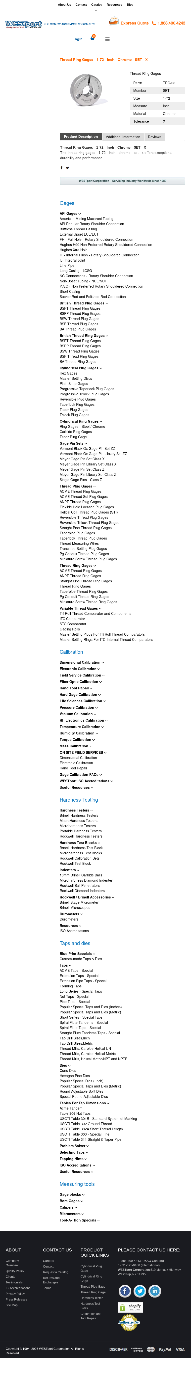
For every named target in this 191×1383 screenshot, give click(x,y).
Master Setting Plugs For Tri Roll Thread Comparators (102, 634)
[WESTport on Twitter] (140, 1292)
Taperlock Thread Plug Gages (83, 538)
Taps (64, 965)
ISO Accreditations (74, 930)
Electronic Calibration (78, 668)
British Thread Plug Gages (82, 302)
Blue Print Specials (76, 953)
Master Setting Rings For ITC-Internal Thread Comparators (106, 639)
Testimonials (14, 1282)
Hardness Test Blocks (79, 842)
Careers (48, 1261)
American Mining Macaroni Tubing (86, 218)
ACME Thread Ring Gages (81, 570)
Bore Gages (70, 1200)
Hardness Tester (92, 1298)
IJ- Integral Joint (72, 260)
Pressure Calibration (77, 707)
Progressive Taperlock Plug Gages (87, 388)
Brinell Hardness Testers (79, 815)
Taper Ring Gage (73, 436)
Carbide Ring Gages (76, 431)
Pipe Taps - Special (75, 1001)
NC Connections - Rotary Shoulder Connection (96, 275)
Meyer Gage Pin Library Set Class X (88, 463)
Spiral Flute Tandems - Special (84, 1022)
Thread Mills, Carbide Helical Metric (88, 1053)
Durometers (70, 913)
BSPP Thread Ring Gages (80, 345)
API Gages (69, 213)
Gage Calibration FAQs (79, 774)
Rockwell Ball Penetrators (80, 885)
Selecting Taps (73, 1152)
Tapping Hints (72, 1158)
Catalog (96, 4)
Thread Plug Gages (76, 486)
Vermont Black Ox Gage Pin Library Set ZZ (93, 453)
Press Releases (16, 1299)
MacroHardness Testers (78, 820)
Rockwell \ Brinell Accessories (86, 897)
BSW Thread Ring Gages (79, 351)
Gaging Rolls (70, 628)
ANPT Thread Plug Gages (80, 501)
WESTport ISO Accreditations (85, 780)
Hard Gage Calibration (79, 694)
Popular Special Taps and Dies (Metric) (90, 1011)
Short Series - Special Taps (81, 1017)
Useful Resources (75, 787)
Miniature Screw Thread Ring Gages (88, 601)
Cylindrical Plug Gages (79, 367)
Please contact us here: (149, 1249)
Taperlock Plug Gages (77, 404)
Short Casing (70, 291)
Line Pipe (67, 265)
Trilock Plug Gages (74, 414)
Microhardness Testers (78, 825)
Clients (10, 1276)
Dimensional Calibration (80, 662)
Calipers (67, 1207)
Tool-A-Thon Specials (78, 1220)
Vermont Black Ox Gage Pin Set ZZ (87, 448)
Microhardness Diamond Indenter (86, 880)
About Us (64, 4)
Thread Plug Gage (93, 1286)
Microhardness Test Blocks (81, 852)
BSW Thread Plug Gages (79, 318)
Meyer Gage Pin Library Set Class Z (88, 474)
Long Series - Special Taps (81, 991)
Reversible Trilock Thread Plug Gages (89, 522)
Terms (47, 1288)
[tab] (81, 136)
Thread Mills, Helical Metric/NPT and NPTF (93, 1058)
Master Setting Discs (76, 378)
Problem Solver (73, 1145)
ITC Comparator (72, 618)
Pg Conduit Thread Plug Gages (84, 553)
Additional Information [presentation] (123, 137)
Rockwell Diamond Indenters (82, 890)
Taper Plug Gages (74, 409)
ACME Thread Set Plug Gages (84, 496)
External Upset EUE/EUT (79, 234)
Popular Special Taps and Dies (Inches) (91, 1006)
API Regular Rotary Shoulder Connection (92, 223)
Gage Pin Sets (72, 443)
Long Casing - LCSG (76, 270)
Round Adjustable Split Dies (81, 1091)
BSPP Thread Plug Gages (80, 313)
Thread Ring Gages (77, 565)
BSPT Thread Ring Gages (80, 340)
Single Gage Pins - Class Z (81, 479)
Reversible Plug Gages (78, 399)
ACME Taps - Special (76, 970)
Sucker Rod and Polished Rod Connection (93, 296)
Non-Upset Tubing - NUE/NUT (83, 280)
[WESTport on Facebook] (125, 1292)
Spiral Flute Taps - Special (80, 1027)
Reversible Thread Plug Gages (84, 517)
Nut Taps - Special (74, 996)
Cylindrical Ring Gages (80, 421)
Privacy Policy (15, 1294)
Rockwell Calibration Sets (79, 858)
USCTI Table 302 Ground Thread (86, 1123)
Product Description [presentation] (81, 136)
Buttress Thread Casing (78, 228)
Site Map (12, 1305)
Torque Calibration (76, 739)
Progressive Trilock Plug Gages (84, 393)
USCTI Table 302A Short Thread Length (91, 1128)
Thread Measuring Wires (79, 543)
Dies (64, 1065)
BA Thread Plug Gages (78, 328)
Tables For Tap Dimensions (83, 1102)
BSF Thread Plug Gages (79, 323)
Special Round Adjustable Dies (84, 1096)
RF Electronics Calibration (82, 720)
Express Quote (135, 23)
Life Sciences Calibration (81, 700)
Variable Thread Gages (79, 608)
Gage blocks (71, 1194)
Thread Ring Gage (93, 1292)
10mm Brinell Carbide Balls (81, 874)
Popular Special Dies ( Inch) (81, 1080)
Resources (114, 4)
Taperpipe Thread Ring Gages (84, 591)
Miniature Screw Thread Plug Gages (88, 558)
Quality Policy (15, 1271)
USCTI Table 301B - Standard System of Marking (98, 1118)
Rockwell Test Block (75, 863)
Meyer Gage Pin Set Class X (82, 458)
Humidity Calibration (78, 733)
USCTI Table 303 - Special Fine (84, 1134)
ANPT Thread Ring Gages (80, 575)
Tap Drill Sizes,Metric (76, 1043)
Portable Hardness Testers (81, 830)
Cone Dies (68, 1070)
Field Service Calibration (81, 675)
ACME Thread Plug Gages (80, 491)
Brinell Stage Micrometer (79, 902)
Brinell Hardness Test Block (81, 847)
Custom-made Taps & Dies (81, 958)
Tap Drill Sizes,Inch (75, 1037)
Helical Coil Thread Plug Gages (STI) (89, 512)
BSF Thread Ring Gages (79, 356)
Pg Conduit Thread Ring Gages (84, 596)
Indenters (68, 869)
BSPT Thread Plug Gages (80, 308)
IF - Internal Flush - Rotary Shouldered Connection (100, 254)
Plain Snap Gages (74, 383)
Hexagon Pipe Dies (75, 1075)
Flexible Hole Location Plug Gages (87, 506)
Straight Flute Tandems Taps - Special (90, 1032)
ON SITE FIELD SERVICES (82, 752)
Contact (81, 4)
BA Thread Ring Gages (78, 361)
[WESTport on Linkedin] (155, 1292)
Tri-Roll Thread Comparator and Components (95, 613)
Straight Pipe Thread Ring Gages (86, 580)
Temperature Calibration (80, 726)
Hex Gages (68, 373)
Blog (130, 4)
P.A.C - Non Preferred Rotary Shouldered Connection (101, 286)
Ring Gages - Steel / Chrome (82, 426)
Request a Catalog (55, 1272)
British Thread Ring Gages (83, 335)
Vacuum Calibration (77, 713)
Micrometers (71, 1213)
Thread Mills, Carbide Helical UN (85, 1048)
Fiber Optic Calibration (79, 681)
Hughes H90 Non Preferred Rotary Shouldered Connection (106, 244)
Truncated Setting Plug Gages (83, 548)
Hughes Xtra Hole (74, 249)
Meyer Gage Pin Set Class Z (82, 469)
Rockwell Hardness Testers (81, 836)
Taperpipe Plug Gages (77, 532)
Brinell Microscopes (75, 907)
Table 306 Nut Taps (75, 1113)
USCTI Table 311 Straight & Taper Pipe (90, 1139)
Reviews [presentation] (154, 137)
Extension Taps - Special (79, 975)
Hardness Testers (75, 810)
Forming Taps (71, 985)
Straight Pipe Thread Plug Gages (86, 527)
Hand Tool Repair (75, 687)
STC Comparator (73, 623)
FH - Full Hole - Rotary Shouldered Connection (96, 239)
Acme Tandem (71, 1108)
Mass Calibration (74, 745)
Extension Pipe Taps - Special (83, 980)
